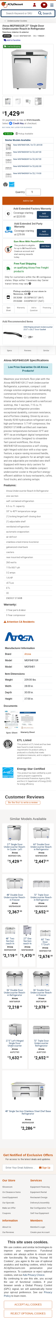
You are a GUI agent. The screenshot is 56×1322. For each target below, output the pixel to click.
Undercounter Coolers (17, 21)
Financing (47, 308)
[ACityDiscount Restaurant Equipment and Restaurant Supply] (12, 4)
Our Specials (8, 1202)
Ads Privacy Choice (33, 1275)
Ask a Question (34, 309)
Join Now (45, 246)
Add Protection (44, 215)
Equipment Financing (40, 1187)
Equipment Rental (38, 1192)
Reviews (27, 351)
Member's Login (37, 1227)
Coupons (6, 1213)
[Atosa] (19, 636)
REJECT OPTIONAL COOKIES (28, 1313)
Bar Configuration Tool (40, 1208)
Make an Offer (9, 1208)
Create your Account (40, 1232)
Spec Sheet (8, 309)
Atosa (7, 36)
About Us (6, 1227)
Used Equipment (10, 1197)
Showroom (7, 1187)
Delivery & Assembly (39, 1202)
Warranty (21, 308)
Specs (9, 351)
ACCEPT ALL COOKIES (28, 1304)
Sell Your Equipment (39, 1213)
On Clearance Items (11, 1192)
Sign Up (46, 1167)
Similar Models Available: (18, 140)
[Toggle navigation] (51, 5)
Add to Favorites (13, 40)
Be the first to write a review (23, 802)
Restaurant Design (38, 1197)
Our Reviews (8, 1232)
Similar (46, 351)
